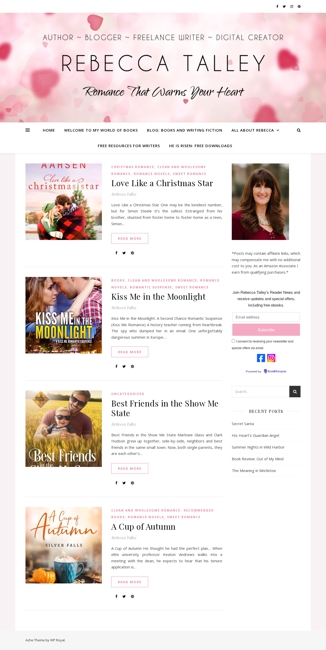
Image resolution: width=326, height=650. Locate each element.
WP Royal (57, 640)
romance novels (152, 174)
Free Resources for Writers (129, 145)
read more (130, 238)
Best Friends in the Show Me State (165, 408)
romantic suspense (151, 287)
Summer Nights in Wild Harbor (258, 447)
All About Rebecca (253, 130)
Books (118, 280)
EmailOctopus (277, 371)
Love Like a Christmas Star (162, 182)
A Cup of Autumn (143, 526)
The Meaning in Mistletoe (254, 470)
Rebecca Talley (124, 194)
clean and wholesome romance (162, 280)
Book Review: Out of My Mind (257, 458)
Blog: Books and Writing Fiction (184, 130)
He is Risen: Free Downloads (200, 145)
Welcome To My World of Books (101, 130)
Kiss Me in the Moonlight (158, 296)
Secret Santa (243, 423)
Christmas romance (132, 167)
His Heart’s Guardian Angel (255, 435)
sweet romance (190, 174)
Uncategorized (128, 394)
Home (49, 130)
